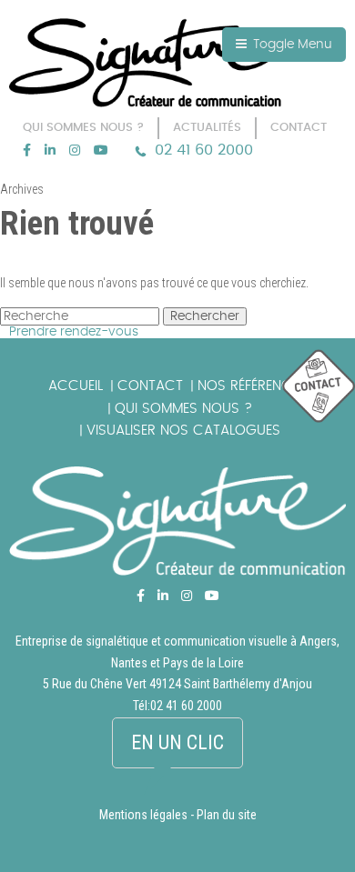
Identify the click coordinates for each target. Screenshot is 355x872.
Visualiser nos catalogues (183, 430)
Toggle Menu (290, 44)
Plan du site (227, 814)
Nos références (252, 386)
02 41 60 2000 (204, 150)
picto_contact (318, 387)
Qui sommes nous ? (183, 409)
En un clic (177, 742)
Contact (150, 386)
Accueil (75, 386)
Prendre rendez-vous (73, 332)
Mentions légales (143, 814)
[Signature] (145, 62)
